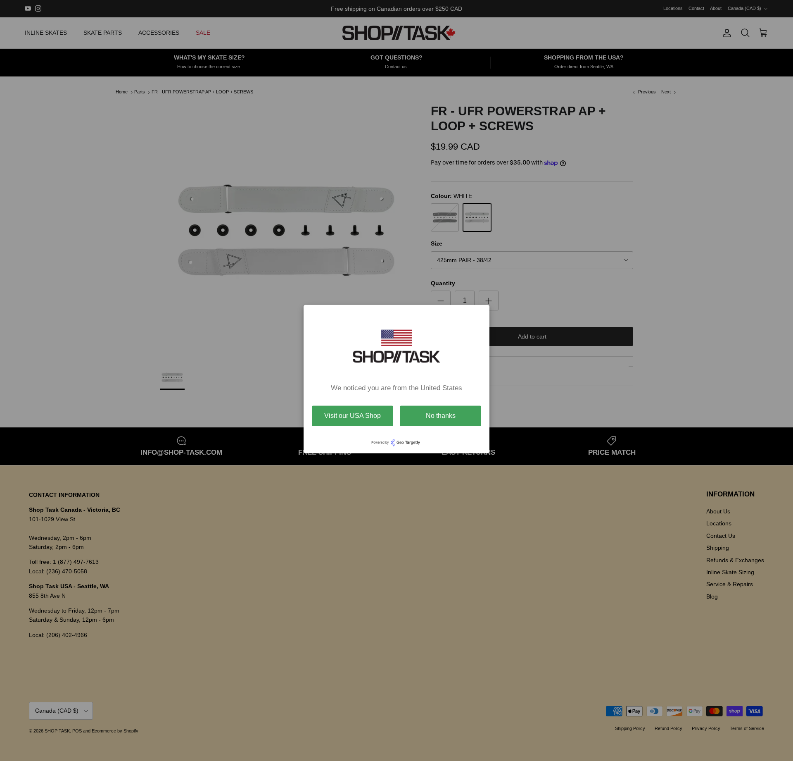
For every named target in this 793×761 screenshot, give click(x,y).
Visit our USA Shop (352, 415)
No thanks (441, 415)
